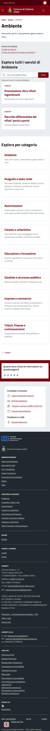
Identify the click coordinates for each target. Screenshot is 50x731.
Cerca (43, 74)
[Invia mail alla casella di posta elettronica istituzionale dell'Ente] (21, 586)
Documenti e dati (8, 465)
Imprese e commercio (10, 521)
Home (3, 19)
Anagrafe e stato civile (10, 502)
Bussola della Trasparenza (11, 662)
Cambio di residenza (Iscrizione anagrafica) (18, 52)
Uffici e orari (6, 618)
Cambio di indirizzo (8, 49)
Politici (4, 481)
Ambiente (7, 86)
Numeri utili (6, 622)
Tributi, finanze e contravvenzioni (14, 525)
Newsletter (6, 709)
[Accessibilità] (6, 724)
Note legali (5, 674)
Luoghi (4, 552)
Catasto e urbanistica (9, 510)
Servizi (10, 19)
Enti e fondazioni (8, 469)
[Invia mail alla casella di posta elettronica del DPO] (18, 635)
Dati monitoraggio (8, 718)
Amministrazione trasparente (13, 681)
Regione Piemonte (9, 3)
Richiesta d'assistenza (10, 693)
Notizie (4, 539)
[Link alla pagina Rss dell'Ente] (2, 705)
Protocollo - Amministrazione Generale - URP (19, 614)
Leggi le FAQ (6, 684)
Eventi (4, 556)
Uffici (3, 484)
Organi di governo (8, 473)
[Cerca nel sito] (42, 10)
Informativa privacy (9, 670)
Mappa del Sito (17, 721)
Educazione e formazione (11, 514)
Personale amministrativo (11, 477)
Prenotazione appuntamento (13, 690)
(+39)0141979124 (16, 579)
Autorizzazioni (7, 506)
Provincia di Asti (7, 654)
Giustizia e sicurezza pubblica (12, 518)
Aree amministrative (9, 461)
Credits (44, 718)
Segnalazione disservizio (11, 687)
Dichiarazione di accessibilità (12, 666)
